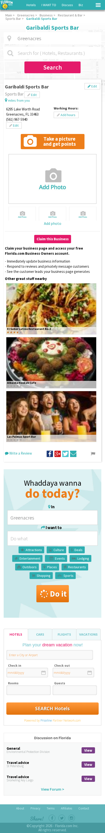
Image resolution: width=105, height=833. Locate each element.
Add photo (52, 223)
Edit (94, 86)
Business (46, 15)
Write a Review (20, 453)
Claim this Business (53, 239)
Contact (83, 808)
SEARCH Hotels (52, 708)
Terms (50, 808)
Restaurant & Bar (70, 15)
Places (52, 567)
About (20, 808)
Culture (58, 550)
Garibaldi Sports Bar (41, 18)
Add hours (67, 115)
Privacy (35, 808)
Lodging (83, 558)
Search (52, 67)
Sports (68, 575)
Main (8, 15)
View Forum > (52, 789)
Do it (58, 594)
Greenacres (25, 15)
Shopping (44, 575)
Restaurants (77, 567)
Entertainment (30, 558)
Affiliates (66, 808)
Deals (78, 550)
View (88, 750)
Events (60, 558)
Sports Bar (13, 18)
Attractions (34, 550)
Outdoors (29, 567)
